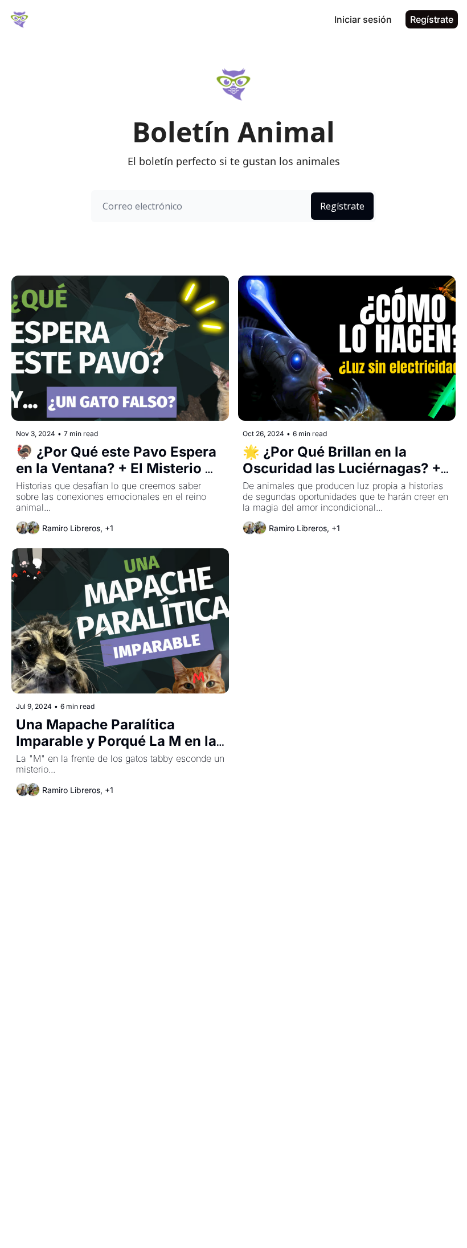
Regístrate (342, 206)
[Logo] (19, 19)
